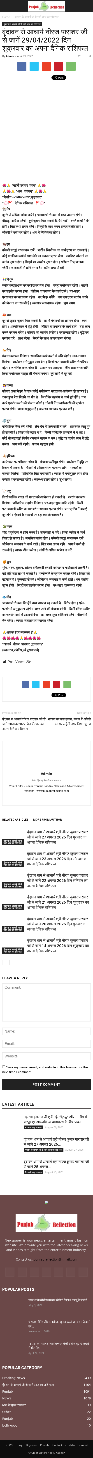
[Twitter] (46, 1272)
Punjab (7, 1391)
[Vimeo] (58, 1272)
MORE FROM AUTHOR (47, 819)
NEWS (6, 1398)
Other (6, 1412)
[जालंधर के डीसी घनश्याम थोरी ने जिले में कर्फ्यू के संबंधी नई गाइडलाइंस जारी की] (13, 1306)
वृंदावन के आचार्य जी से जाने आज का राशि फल (22, 24)
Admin (10, 56)
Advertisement (78, 1445)
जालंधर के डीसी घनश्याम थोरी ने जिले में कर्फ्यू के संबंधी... (59, 1300)
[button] (86, 6)
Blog (19, 1445)
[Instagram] (34, 1272)
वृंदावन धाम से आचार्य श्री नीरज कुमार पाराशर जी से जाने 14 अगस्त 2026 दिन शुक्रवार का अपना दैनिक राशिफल (58, 945)
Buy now (31, 1445)
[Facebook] (42, 799)
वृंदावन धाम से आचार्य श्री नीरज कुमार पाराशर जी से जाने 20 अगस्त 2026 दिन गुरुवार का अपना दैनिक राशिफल (57, 924)
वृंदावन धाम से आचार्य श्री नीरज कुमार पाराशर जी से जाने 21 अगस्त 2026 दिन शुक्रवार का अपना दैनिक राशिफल (58, 902)
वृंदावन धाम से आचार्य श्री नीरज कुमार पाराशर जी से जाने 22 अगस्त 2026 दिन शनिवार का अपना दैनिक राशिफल (57, 880)
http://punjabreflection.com (46, 780)
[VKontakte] (70, 1272)
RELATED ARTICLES (15, 819)
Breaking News (33, 1127)
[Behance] (9, 1272)
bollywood (10, 1425)
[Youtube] (51, 799)
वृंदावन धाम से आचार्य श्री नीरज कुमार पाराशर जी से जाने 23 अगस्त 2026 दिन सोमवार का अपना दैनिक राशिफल (57, 858)
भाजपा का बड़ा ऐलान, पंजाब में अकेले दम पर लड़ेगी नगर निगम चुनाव (69, 721)
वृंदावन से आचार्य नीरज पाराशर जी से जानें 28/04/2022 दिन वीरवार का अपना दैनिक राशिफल (24, 724)
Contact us (59, 1445)
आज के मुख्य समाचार (14, 1405)
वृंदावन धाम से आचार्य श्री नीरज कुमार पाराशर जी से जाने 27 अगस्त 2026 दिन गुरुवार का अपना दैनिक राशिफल (57, 837)
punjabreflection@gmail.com (55, 1259)
